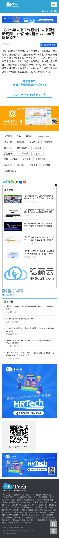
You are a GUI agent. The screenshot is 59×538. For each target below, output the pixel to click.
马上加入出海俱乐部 (45, 500)
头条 (19, 136)
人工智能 (8, 136)
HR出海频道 (42, 497)
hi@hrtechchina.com (15, 527)
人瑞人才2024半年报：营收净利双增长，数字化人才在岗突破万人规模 (30, 329)
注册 (55, 11)
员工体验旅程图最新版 (30, 515)
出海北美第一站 (41, 502)
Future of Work (43, 136)
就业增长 (21, 165)
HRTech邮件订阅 (20, 512)
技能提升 (48, 142)
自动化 (29, 136)
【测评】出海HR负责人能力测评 (19, 523)
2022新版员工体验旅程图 (42, 495)
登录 (46, 11)
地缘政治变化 (41, 159)
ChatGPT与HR (8, 497)
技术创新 (21, 142)
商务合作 (16, 495)
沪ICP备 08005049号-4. (9, 533)
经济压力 (8, 165)
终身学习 (8, 148)
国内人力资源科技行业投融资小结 (19, 319)
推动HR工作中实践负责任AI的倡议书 (17, 502)
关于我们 (6, 495)
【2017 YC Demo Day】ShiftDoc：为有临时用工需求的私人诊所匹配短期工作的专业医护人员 (30, 354)
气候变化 (37, 148)
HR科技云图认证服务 (15, 517)
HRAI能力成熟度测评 (38, 512)
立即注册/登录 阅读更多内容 (29, 94)
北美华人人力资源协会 (25, 500)
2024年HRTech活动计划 (25, 497)
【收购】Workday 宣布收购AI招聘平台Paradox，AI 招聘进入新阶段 (30, 307)
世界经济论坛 (10, 171)
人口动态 (26, 159)
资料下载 (10, 500)
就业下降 (33, 165)
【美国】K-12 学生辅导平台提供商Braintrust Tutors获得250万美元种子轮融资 (30, 341)
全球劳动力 (24, 153)
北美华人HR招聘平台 (38, 505)
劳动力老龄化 (23, 148)
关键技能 (46, 165)
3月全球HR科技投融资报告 (22, 507)
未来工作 (8, 142)
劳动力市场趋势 (11, 159)
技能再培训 (9, 153)
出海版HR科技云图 (19, 505)
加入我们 (26, 495)
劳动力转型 (34, 142)
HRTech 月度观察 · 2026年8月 (23, 520)
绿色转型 (37, 153)
